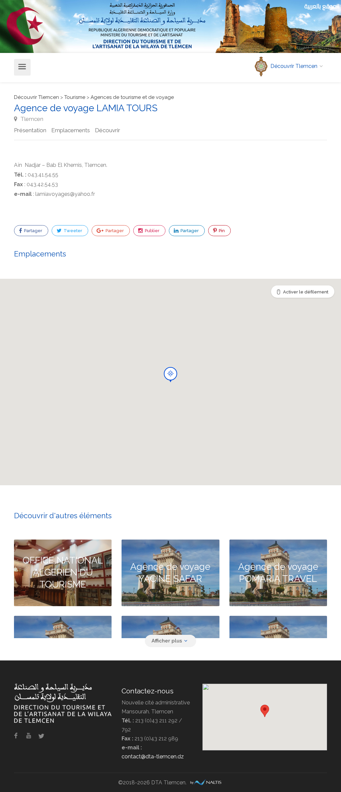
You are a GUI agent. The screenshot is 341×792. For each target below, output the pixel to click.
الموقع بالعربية (321, 6)
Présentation (30, 130)
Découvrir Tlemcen (36, 97)
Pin (221, 230)
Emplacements (70, 130)
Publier (152, 230)
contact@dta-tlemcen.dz (153, 756)
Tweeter (72, 230)
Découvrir (107, 130)
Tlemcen (31, 119)
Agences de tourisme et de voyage (132, 97)
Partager (32, 230)
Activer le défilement (305, 291)
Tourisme (74, 97)
